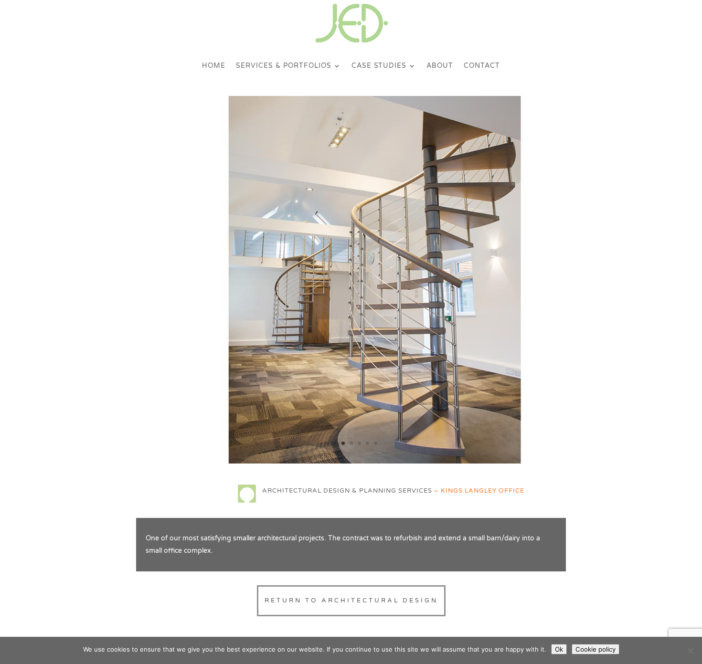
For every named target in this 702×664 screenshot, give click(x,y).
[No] (690, 650)
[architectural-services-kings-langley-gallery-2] (351, 461)
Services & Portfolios (283, 66)
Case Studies (378, 66)
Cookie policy (595, 649)
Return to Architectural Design (351, 600)
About (439, 66)
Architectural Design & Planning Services (347, 491)
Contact (482, 66)
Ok (559, 649)
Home (213, 66)
